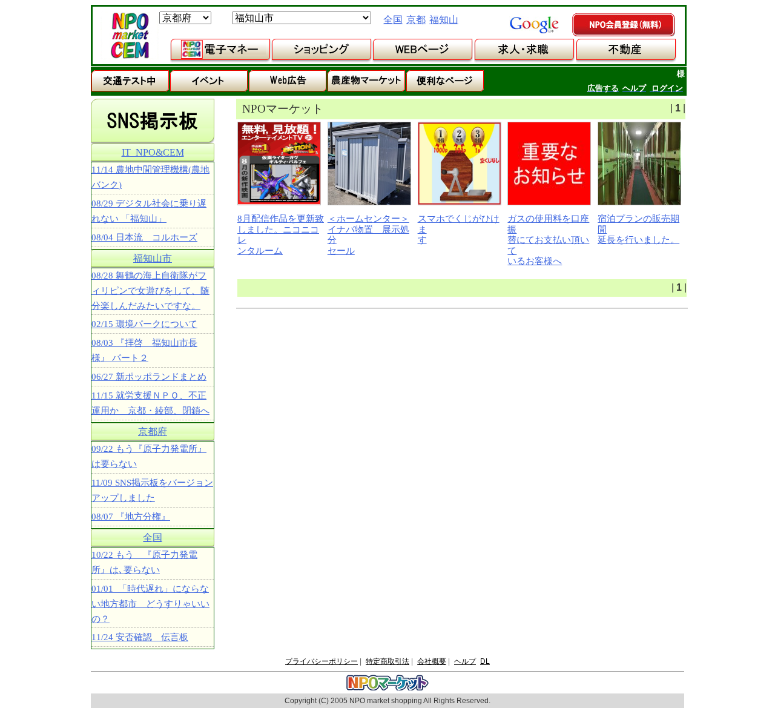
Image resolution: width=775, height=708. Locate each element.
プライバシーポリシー (321, 661)
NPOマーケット (129, 36)
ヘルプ (465, 661)
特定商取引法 (387, 661)
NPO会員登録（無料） (624, 25)
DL (485, 661)
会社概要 (431, 661)
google (534, 24)
